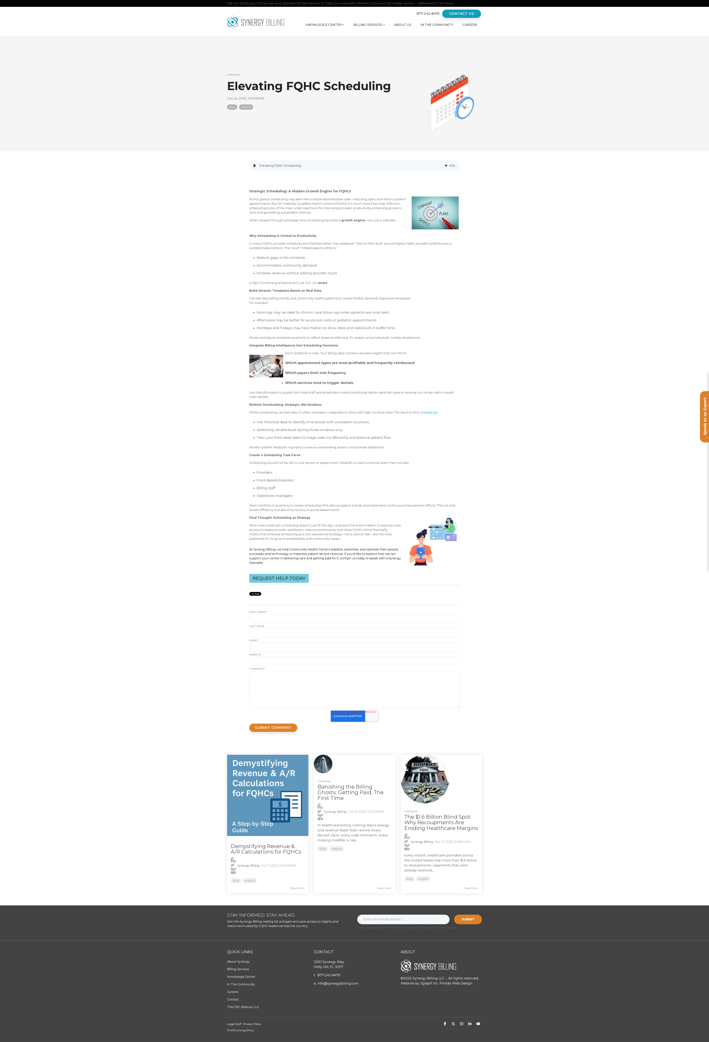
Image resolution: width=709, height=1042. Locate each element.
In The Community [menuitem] (241, 984)
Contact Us (461, 14)
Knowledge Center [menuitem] (241, 977)
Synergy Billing (248, 865)
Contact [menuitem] (233, 999)
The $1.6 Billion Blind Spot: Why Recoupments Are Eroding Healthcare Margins (441, 822)
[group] (354, 165)
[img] (446, 166)
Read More (297, 888)
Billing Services (367, 25)
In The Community (437, 25)
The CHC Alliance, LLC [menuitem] (243, 1007)
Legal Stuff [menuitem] (234, 1024)
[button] (254, 165)
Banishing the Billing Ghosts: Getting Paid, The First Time (350, 792)
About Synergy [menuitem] (238, 961)
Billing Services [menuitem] (238, 969)
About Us (402, 25)
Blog (232, 107)
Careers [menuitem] (232, 992)
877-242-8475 (428, 14)
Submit (468, 919)
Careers (470, 25)
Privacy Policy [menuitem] (252, 1024)
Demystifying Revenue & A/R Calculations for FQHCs (266, 849)
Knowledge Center (324, 25)
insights (246, 107)
